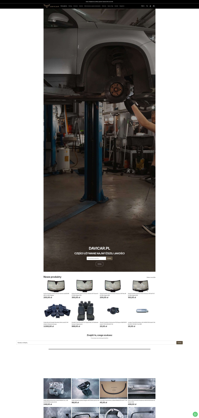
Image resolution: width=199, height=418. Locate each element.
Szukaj (109, 258)
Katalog (99, 264)
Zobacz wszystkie (151, 277)
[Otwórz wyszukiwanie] (147, 6)
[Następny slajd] (68, 286)
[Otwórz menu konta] (150, 6)
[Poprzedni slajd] (46, 286)
